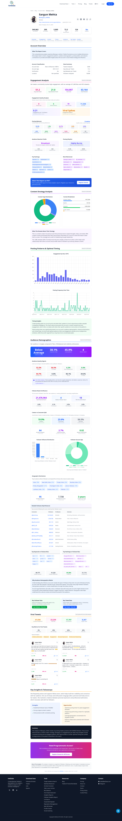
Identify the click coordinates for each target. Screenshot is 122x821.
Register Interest (83, 182)
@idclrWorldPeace (36, 543)
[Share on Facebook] (84, 19)
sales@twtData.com (105, 781)
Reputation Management (50, 804)
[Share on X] (78, 19)
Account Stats (41, 10)
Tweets (28, 784)
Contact (82, 786)
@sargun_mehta (44, 17)
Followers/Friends (31, 781)
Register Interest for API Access (61, 754)
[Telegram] (118, 811)
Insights (79, 39)
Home (31, 10)
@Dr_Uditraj (35, 532)
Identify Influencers (49, 784)
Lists (27, 786)
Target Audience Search (50, 781)
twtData (61, 771)
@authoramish (36, 522)
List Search (47, 799)
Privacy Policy (83, 790)
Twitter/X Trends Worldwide (69, 784)
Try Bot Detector (39, 383)
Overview (34, 39)
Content (49, 39)
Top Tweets (73, 39)
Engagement (42, 39)
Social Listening (48, 811)
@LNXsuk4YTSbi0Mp (37, 536)
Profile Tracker (48, 808)
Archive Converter (49, 786)
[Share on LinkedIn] (81, 19)
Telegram (102, 784)
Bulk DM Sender (48, 806)
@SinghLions (35, 518)
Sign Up (110, 4)
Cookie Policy (83, 793)
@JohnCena (35, 515)
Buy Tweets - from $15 (70, 607)
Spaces (28, 788)
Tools (73, 4)
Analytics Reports (48, 795)
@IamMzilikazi (35, 529)
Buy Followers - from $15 (39, 607)
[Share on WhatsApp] (87, 19)
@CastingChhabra (36, 546)
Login (103, 4)
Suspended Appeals (49, 802)
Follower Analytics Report (51, 797)
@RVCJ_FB (34, 525)
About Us (82, 784)
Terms (82, 788)
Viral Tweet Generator (50, 793)
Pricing (80, 4)
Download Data (64, 4)
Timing (56, 39)
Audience (65, 39)
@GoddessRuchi (36, 539)
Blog (85, 4)
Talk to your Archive (49, 788)
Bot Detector (47, 790)
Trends (90, 4)
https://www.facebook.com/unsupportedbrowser (50, 22)
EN (97, 4)
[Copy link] (90, 19)
